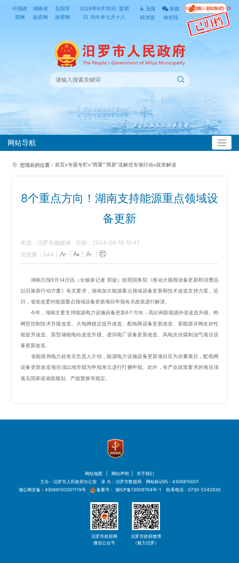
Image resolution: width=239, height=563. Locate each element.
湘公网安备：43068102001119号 (52, 489)
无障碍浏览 (148, 13)
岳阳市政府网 (62, 13)
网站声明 (120, 473)
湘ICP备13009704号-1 (138, 489)
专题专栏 (78, 165)
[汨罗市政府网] (119, 53)
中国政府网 (19, 13)
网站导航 (21, 142)
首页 (60, 165)
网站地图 (94, 473)
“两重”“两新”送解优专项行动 (122, 165)
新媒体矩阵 (171, 13)
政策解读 (166, 165)
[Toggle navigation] (222, 143)
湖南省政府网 (40, 13)
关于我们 (145, 473)
